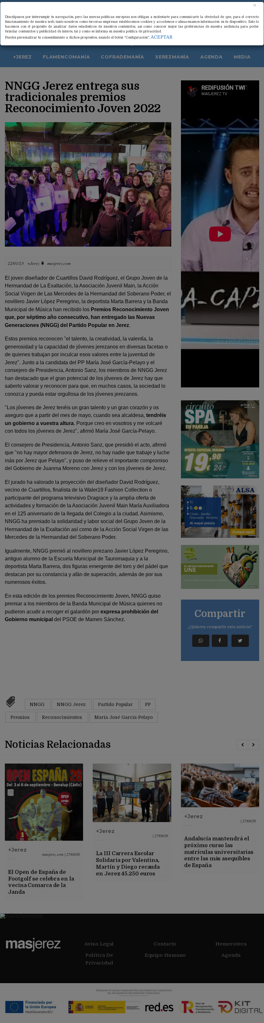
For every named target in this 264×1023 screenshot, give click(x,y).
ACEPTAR (162, 37)
